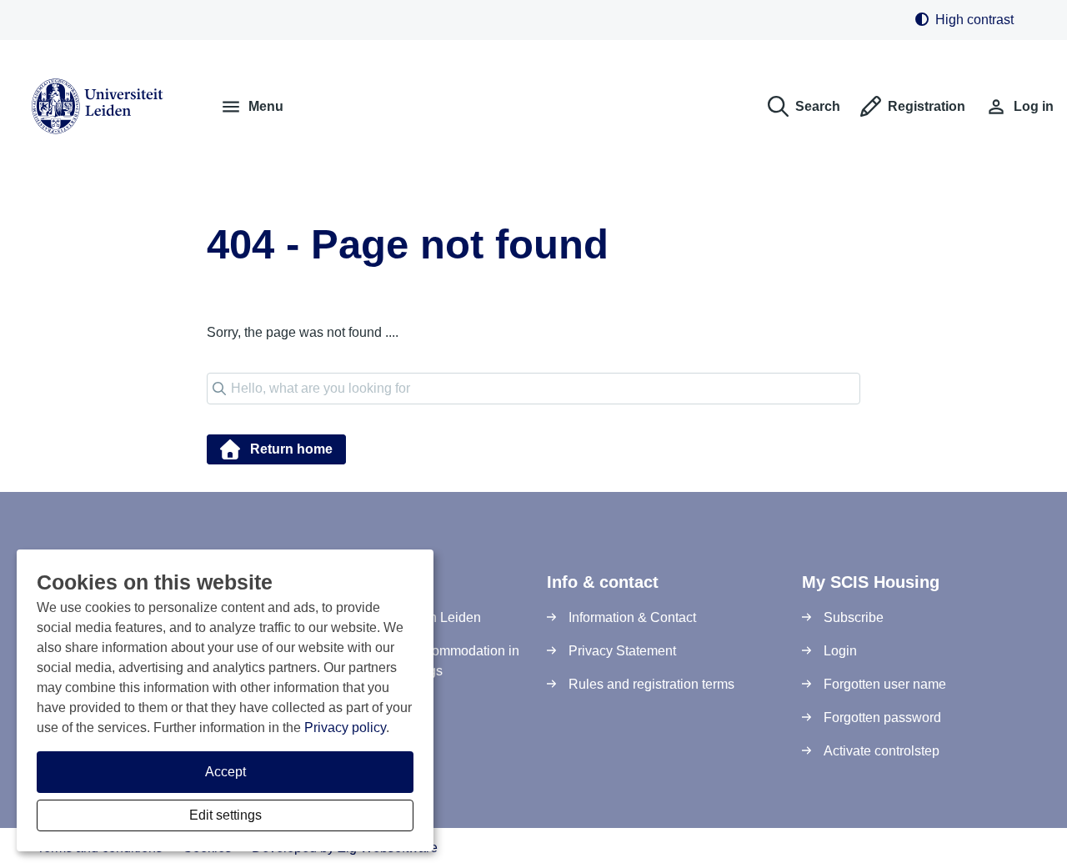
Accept (225, 772)
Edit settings (225, 815)
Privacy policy (345, 727)
